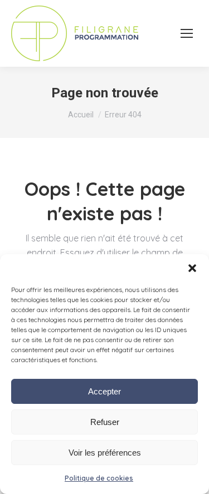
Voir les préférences (105, 452)
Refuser (104, 422)
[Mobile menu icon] (187, 33)
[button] (192, 268)
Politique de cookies (99, 478)
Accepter (104, 391)
